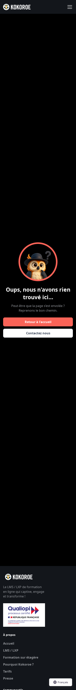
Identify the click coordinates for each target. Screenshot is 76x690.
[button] (69, 7)
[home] (17, 7)
